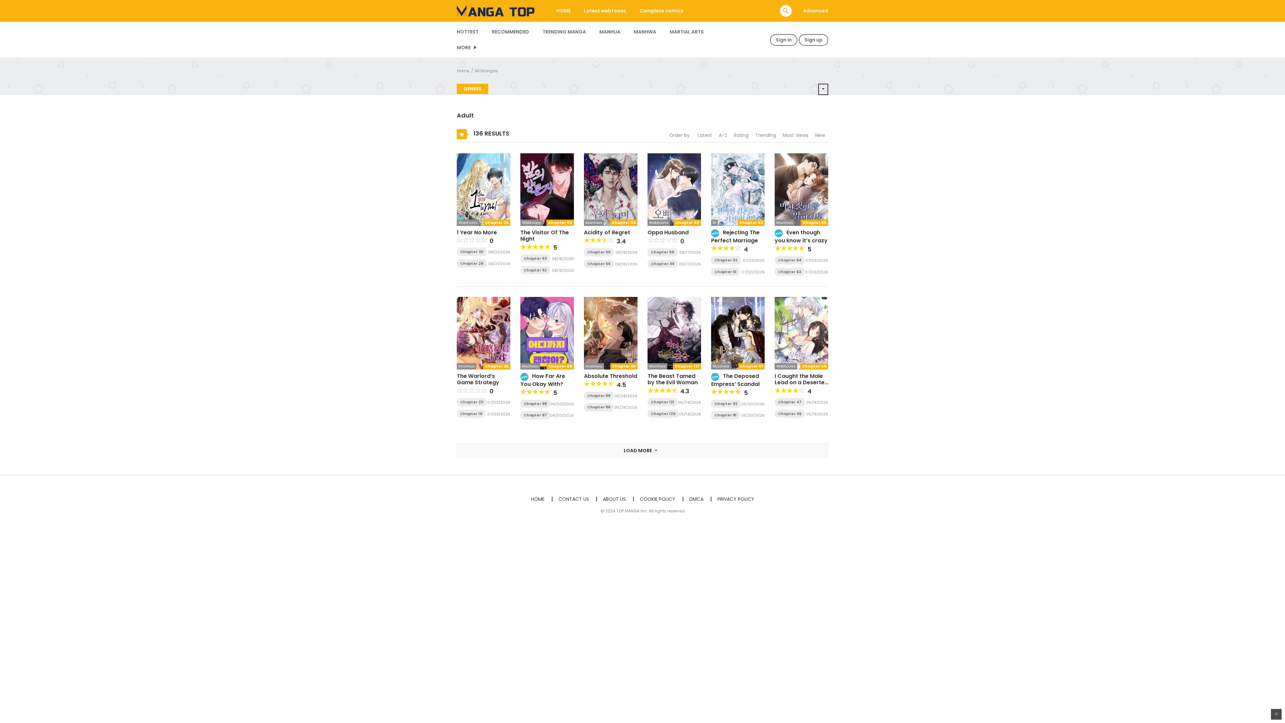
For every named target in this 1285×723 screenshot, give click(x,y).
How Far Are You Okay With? (542, 380)
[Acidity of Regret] (610, 189)
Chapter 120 (663, 413)
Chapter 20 (472, 402)
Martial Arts (687, 31)
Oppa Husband (668, 232)
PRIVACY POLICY (735, 499)
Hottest (468, 31)
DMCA (696, 499)
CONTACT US (574, 499)
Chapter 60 (599, 252)
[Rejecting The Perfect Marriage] (738, 189)
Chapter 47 (789, 402)
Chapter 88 (535, 403)
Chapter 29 (471, 263)
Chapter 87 (535, 415)
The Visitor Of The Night (544, 236)
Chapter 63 (535, 258)
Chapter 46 (789, 413)
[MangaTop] (495, 10)
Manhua (609, 31)
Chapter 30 (472, 251)
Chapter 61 (725, 271)
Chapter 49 (662, 263)
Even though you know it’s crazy (801, 236)
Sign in (784, 39)
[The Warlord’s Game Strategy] (483, 332)
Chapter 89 (598, 395)
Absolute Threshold (610, 376)
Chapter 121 (662, 402)
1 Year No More (477, 232)
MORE (463, 47)
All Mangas (486, 71)
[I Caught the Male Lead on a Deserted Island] (801, 332)
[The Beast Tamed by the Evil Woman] (674, 332)
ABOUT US (614, 499)
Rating (741, 135)
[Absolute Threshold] (610, 332)
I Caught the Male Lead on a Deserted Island (801, 382)
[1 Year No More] (483, 189)
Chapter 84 (789, 260)
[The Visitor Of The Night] (547, 189)
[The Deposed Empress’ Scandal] (738, 332)
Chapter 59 (598, 263)
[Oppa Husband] (674, 189)
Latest (705, 135)
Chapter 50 (662, 252)
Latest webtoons (605, 10)
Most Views (795, 135)
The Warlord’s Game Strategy (478, 379)
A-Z (723, 135)
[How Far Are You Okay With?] (547, 332)
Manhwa (645, 31)
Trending (765, 135)
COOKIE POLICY (657, 499)
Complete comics (661, 10)
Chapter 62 (535, 270)
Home (463, 71)
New (820, 135)
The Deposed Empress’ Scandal (735, 380)
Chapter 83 (789, 271)
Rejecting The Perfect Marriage (735, 236)
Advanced (815, 10)
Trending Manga (564, 31)
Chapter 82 (726, 403)
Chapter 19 (471, 413)
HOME (563, 10)
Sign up (813, 39)
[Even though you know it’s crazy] (801, 189)
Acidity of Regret (607, 232)
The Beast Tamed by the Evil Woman (673, 379)
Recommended (510, 31)
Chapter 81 (725, 415)
